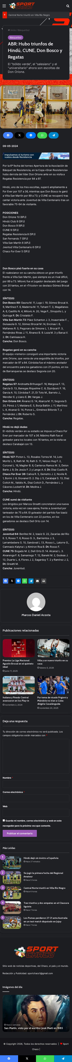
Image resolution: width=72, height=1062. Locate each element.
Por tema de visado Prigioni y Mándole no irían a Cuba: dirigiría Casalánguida (52, 700)
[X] (19, 135)
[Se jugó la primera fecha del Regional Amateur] (12, 877)
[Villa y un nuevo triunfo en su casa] (53, 648)
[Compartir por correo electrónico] (37, 581)
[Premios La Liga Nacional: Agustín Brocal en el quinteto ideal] (19, 648)
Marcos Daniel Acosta (36, 615)
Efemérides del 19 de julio (23, 1028)
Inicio (13, 30)
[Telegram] (54, 135)
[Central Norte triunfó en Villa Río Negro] (12, 892)
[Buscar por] (67, 7)
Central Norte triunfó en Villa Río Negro (29, 15)
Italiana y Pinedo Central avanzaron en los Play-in (16, 699)
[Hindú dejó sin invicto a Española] (12, 862)
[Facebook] (8, 135)
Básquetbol (23, 30)
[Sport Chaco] (21, 5)
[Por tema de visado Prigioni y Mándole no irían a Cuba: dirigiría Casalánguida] (53, 685)
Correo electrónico (14, 792)
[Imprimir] (43, 581)
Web (5, 806)
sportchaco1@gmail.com (40, 973)
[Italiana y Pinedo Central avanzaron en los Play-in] (19, 685)
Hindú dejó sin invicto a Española (41, 858)
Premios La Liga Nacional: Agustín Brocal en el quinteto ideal (18, 663)
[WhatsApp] (42, 135)
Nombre (8, 777)
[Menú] (4, 7)
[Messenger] (31, 135)
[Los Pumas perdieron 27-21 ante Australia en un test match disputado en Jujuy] (12, 922)
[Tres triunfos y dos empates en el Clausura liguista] (12, 907)
